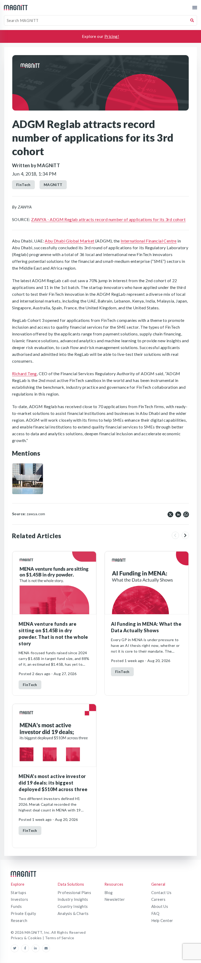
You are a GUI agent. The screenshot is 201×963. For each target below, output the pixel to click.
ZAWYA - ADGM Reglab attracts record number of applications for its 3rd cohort (108, 219)
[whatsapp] (186, 513)
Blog (108, 892)
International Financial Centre (149, 240)
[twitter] (170, 513)
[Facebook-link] (26, 948)
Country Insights (73, 906)
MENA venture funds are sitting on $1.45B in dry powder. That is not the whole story (53, 633)
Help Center (162, 920)
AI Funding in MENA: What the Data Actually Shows (146, 627)
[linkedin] (178, 513)
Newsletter (114, 899)
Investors (19, 899)
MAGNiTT (53, 184)
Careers (158, 899)
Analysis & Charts (73, 913)
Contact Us (161, 892)
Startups (18, 892)
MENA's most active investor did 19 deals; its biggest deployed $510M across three (53, 782)
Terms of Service (59, 938)
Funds (16, 906)
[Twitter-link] (16, 948)
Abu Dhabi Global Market (69, 240)
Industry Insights (73, 899)
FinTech (23, 184)
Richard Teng (24, 373)
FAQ (155, 913)
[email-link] (46, 948)
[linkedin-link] (37, 948)
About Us (159, 906)
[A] (27, 478)
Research (19, 920)
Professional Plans (74, 892)
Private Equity (23, 913)
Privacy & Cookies (27, 938)
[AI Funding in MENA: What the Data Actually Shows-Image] (147, 582)
